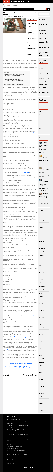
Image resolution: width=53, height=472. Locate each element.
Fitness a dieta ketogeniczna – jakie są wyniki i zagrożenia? (17, 367)
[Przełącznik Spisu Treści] (27, 73)
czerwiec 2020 (41, 393)
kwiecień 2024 (41, 296)
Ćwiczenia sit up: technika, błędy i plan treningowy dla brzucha (15, 447)
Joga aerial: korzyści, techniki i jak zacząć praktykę (31, 53)
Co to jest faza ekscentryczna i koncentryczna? (13, 79)
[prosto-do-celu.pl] (5, 9)
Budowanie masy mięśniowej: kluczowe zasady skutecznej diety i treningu (43, 196)
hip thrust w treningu (20, 337)
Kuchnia (40, 121)
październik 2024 (42, 286)
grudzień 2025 (41, 241)
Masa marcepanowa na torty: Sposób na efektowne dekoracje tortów (15, 419)
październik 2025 (42, 248)
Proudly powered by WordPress (20, 469)
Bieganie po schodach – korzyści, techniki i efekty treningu (17, 455)
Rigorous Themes (35, 469)
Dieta (40, 111)
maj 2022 (40, 313)
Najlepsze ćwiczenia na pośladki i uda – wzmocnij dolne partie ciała (44, 47)
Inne (39, 118)
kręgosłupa (8, 349)
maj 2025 (40, 265)
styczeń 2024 (41, 300)
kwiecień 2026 (41, 227)
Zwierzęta (41, 132)
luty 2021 (40, 365)
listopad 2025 (41, 244)
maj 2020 (40, 396)
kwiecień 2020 (41, 400)
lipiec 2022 (41, 307)
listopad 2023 (41, 303)
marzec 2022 (41, 320)
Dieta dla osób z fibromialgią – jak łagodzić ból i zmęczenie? (44, 73)
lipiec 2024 (41, 293)
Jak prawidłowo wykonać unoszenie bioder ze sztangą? (14, 76)
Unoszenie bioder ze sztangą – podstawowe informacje (14, 74)
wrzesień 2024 (41, 289)
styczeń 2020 (41, 410)
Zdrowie (40, 128)
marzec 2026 (41, 231)
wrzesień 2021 (41, 341)
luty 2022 (40, 324)
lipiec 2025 (41, 258)
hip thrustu (34, 315)
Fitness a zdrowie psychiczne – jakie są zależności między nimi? (18, 363)
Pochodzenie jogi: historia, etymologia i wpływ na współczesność (44, 67)
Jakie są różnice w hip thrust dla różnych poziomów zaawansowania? (16, 81)
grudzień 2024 (41, 282)
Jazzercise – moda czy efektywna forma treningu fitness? (17, 366)
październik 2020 (42, 379)
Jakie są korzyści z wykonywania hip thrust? (12, 75)
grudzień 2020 (41, 372)
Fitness (8, 370)
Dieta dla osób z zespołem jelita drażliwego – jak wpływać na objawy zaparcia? (44, 183)
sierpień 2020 (41, 386)
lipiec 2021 (41, 348)
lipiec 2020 (41, 389)
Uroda (40, 125)
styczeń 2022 (41, 327)
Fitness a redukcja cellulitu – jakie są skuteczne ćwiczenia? (17, 443)
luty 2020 (40, 407)
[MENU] (48, 9)
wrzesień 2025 (41, 251)
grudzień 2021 (41, 331)
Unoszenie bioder (6, 58)
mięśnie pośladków (14, 212)
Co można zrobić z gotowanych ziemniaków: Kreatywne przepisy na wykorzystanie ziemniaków (17, 434)
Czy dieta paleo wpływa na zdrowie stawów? (16, 436)
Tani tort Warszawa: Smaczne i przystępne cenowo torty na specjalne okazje (16, 451)
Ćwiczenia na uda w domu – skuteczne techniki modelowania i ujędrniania (44, 80)
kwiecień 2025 (41, 269)
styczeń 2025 (41, 279)
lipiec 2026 (41, 217)
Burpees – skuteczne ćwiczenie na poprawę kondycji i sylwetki (16, 459)
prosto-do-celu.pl (18, 16)
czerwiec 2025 (41, 262)
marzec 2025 (41, 272)
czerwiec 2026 (41, 220)
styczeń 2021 (41, 369)
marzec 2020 (41, 403)
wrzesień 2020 (41, 382)
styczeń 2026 (41, 237)
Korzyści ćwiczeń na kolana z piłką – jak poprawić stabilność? (15, 430)
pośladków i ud (33, 132)
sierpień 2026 (41, 213)
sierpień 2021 (41, 344)
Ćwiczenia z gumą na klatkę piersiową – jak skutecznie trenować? (43, 86)
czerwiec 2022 (41, 310)
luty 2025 (40, 275)
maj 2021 (40, 355)
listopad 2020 (41, 376)
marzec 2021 (41, 362)
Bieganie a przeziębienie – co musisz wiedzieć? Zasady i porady (16, 422)
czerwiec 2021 (41, 351)
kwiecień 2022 (41, 317)
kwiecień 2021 (41, 358)
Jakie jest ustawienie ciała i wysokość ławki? (13, 78)
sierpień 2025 (41, 255)
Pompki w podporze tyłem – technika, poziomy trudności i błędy (16, 462)
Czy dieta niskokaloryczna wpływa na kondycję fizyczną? (17, 440)
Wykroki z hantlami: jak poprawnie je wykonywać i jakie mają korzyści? (25, 1)
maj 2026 (40, 224)
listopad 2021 (41, 334)
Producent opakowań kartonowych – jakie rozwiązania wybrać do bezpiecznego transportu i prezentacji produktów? (44, 39)
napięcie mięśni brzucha (23, 172)
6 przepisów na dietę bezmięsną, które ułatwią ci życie (44, 92)
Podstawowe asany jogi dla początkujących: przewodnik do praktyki (32, 47)
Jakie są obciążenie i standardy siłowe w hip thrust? (13, 80)
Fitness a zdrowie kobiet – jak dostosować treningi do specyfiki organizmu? (20, 364)
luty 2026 (40, 234)
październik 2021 (42, 338)
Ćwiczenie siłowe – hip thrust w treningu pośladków (13, 84)
